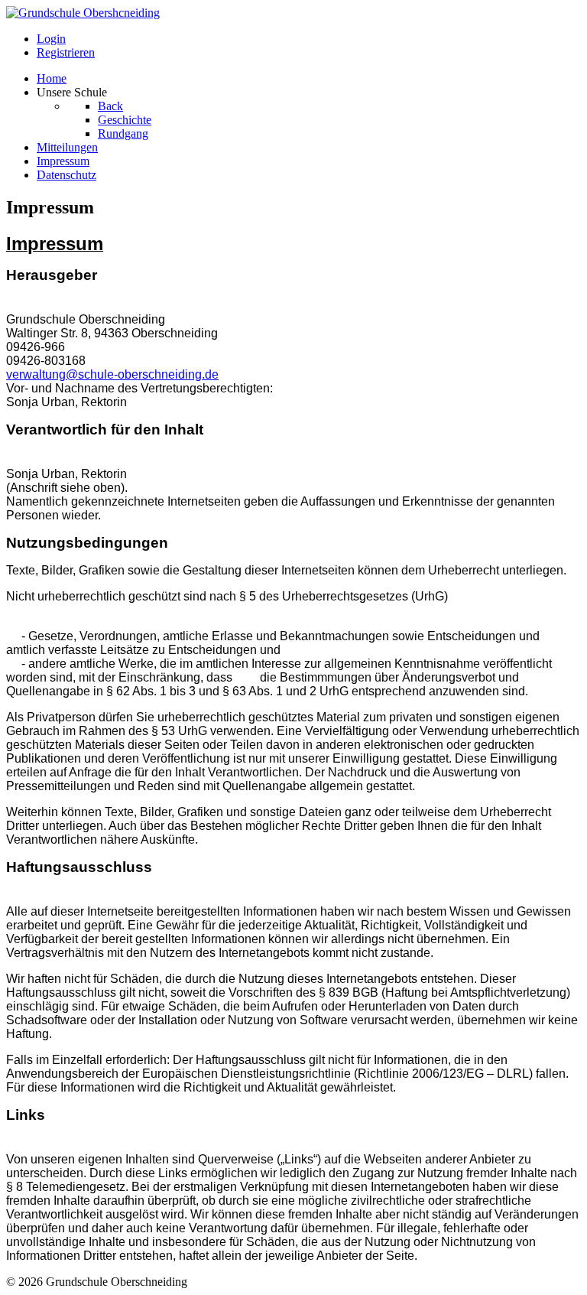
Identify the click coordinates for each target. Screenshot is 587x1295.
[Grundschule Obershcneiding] (83, 12)
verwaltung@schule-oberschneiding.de (112, 374)
